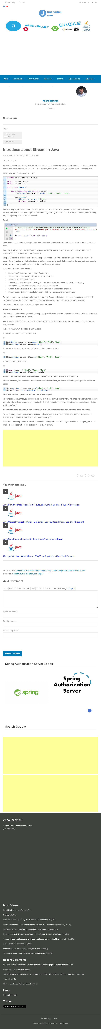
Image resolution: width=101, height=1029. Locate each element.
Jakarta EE (17, 79)
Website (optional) (11, 631)
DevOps (89, 79)
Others (48, 87)
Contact (22, 3)
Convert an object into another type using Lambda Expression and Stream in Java (50, 571)
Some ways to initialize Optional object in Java (22, 949)
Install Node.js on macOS (13, 910)
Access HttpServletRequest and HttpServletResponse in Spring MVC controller (35, 939)
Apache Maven (24, 969)
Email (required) (10, 621)
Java (6, 79)
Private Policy (10, 3)
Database (17, 87)
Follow (50, 109)
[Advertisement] (50, 55)
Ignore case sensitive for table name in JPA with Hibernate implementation (33, 925)
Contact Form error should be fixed (17, 826)
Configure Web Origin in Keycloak (23, 984)
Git (14, 979)
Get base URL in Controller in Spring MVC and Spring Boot (27, 929)
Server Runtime (33, 87)
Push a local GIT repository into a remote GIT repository (25, 920)
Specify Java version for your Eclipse (28, 574)
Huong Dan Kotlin (10, 995)
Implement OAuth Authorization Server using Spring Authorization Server (33, 934)
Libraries (47, 79)
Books (59, 87)
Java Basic (35, 155)
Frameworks (33, 79)
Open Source (74, 79)
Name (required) (10, 611)
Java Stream (9, 142)
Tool (6, 87)
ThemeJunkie (53, 1024)
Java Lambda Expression (9, 135)
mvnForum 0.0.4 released (13, 944)
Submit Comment (12, 653)
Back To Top (63, 1024)
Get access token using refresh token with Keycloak (24, 953)
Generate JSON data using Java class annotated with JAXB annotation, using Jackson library (46, 974)
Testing (60, 79)
